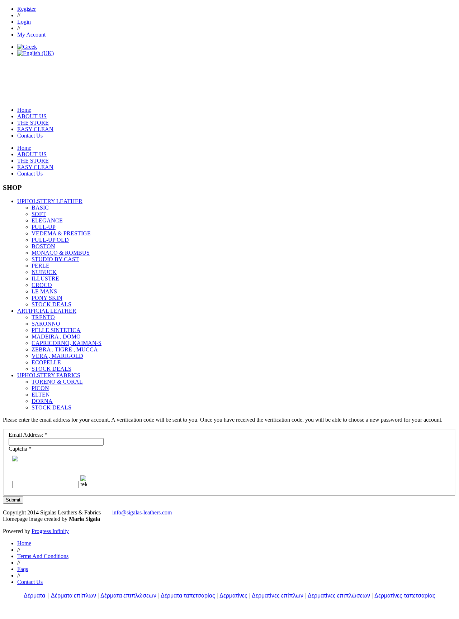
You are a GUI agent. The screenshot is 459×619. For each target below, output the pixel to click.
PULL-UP (44, 227)
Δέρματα (34, 595)
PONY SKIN (47, 298)
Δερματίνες (233, 595)
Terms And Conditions (42, 556)
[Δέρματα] (50, 595)
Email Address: (28, 435)
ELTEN (41, 395)
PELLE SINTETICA (56, 330)
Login (24, 22)
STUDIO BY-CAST (55, 259)
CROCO (42, 285)
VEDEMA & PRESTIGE (61, 233)
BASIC (40, 208)
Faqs (22, 569)
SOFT (39, 214)
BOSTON (43, 246)
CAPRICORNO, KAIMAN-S (66, 343)
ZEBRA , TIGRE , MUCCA (65, 349)
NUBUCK (44, 272)
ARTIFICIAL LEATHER (46, 311)
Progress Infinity (50, 531)
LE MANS (44, 291)
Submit (13, 500)
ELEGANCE (47, 220)
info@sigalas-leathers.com (142, 512)
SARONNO (46, 324)
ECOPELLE (46, 362)
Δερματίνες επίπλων (277, 595)
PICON (40, 388)
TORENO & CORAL (57, 382)
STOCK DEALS (51, 304)
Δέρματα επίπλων (73, 595)
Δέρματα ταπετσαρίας (189, 595)
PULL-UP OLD (50, 240)
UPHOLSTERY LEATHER (49, 201)
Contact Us (30, 582)
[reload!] (83, 481)
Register (26, 9)
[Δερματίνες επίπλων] (307, 595)
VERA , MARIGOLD (57, 356)
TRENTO (43, 317)
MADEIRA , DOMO (56, 337)
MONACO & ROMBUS (61, 253)
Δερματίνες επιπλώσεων (339, 595)
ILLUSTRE (45, 278)
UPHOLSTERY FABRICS (48, 375)
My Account (31, 35)
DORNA (42, 401)
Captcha (20, 449)
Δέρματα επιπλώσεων (128, 595)
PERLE (40, 266)
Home (24, 543)
